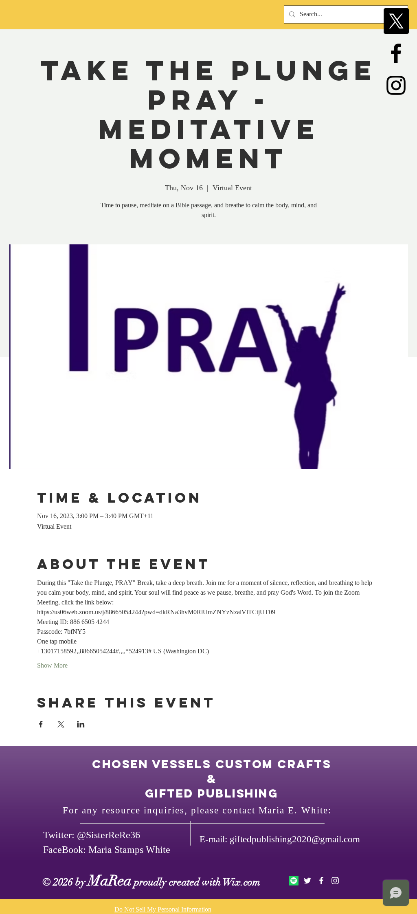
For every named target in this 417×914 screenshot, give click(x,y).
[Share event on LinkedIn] (81, 724)
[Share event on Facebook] (41, 724)
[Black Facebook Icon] (396, 53)
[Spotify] (293, 880)
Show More (52, 665)
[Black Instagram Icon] (396, 85)
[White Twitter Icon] (307, 880)
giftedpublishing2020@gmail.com (295, 839)
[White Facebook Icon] (321, 880)
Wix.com (241, 882)
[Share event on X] (61, 724)
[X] (396, 21)
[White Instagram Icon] (335, 880)
